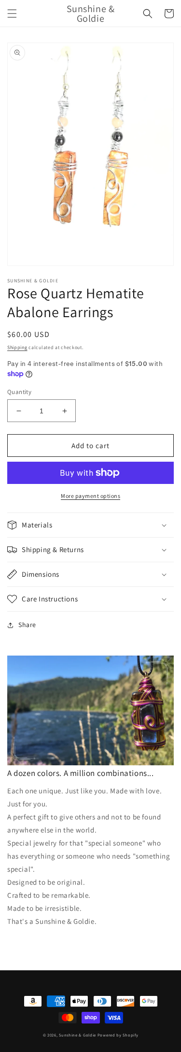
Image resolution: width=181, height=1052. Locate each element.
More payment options (90, 495)
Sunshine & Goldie (77, 1034)
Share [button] (27, 624)
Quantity (19, 392)
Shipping (17, 347)
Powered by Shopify (118, 1034)
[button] (12, 13)
